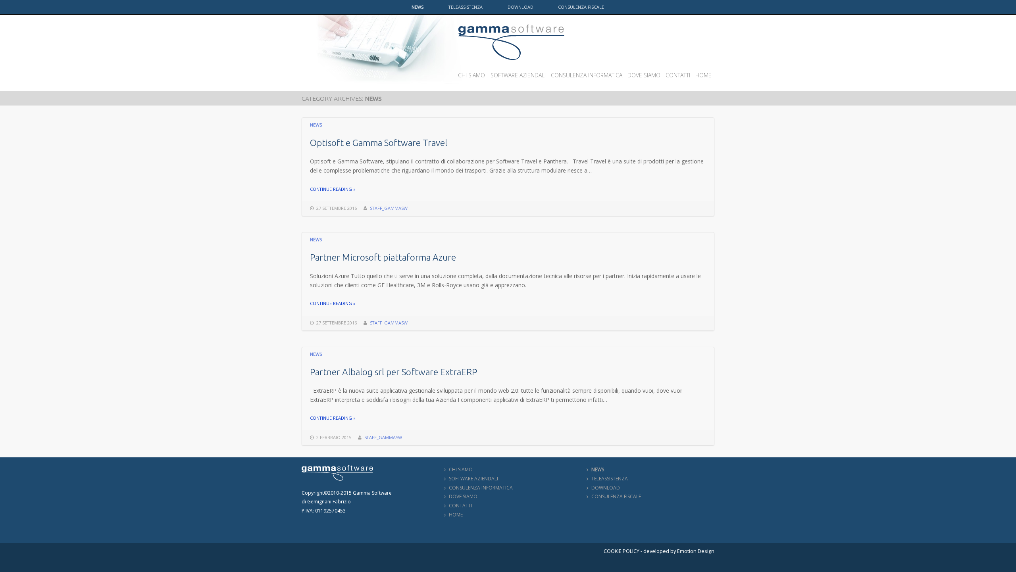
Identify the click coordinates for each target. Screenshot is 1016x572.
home (703, 75)
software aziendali (518, 75)
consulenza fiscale (581, 7)
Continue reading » (333, 189)
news (417, 7)
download (520, 7)
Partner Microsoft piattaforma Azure (383, 257)
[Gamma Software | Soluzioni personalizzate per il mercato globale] (511, 27)
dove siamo (643, 75)
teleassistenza (465, 7)
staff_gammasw (389, 208)
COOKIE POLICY (621, 551)
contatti (678, 75)
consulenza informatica (586, 75)
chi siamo (471, 75)
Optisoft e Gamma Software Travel (378, 143)
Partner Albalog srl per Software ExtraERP (393, 372)
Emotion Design (695, 551)
